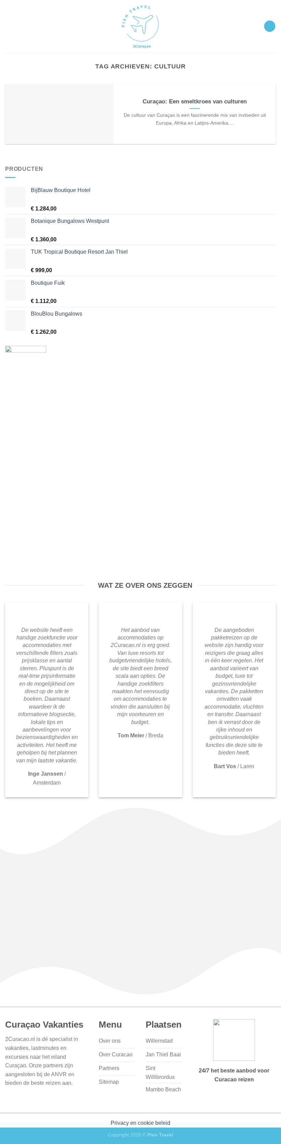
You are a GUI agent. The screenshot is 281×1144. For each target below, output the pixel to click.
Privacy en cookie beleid (140, 1123)
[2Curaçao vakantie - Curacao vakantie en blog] (140, 26)
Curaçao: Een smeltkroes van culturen (195, 101)
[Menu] (269, 26)
